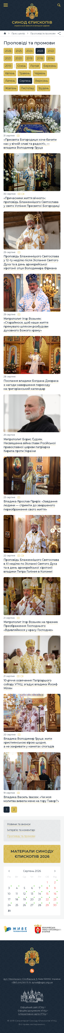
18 (16, 899)
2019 (29, 58)
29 (47, 905)
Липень (10, 80)
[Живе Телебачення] (15, 930)
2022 (51, 51)
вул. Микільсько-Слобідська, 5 (20, 979)
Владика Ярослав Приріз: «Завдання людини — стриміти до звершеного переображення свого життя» (30, 505)
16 (55, 893)
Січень (21, 65)
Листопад (27, 88)
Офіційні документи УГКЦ (32, 1010)
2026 (8, 51)
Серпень (25, 80)
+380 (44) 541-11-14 (21, 982)
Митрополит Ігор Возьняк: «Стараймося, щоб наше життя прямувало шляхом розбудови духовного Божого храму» (26, 324)
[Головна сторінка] (5, 33)
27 (31, 905)
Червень (39, 73)
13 (32, 893)
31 (9, 910)
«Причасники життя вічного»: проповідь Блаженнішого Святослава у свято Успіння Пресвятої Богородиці (32, 202)
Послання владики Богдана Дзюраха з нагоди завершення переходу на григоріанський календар (31, 385)
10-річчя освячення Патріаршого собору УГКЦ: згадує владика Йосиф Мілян (30, 684)
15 (47, 893)
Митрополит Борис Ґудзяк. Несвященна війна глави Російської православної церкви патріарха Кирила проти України (30, 445)
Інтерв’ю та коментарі (21, 830)
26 (24, 905)
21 (39, 899)
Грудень (43, 88)
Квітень (10, 73)
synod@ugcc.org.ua (42, 982)
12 (24, 893)
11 (17, 893)
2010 (8, 65)
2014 (51, 58)
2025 (19, 51)
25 (16, 905)
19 (24, 899)
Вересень (41, 80)
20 (32, 899)
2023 (40, 51)
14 (39, 893)
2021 (8, 58)
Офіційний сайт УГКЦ (32, 1007)
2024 (29, 51)
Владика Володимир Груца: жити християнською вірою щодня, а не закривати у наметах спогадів (29, 742)
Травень (24, 73)
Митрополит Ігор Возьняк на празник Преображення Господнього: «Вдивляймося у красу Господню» (31, 626)
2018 (40, 58)
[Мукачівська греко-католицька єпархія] (48, 930)
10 (9, 893)
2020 (18, 58)
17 (9, 899)
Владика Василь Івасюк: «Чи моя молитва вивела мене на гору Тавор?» (31, 799)
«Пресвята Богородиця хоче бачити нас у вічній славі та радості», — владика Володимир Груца (30, 143)
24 (9, 905)
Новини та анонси (18, 824)
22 (47, 899)
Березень (50, 65)
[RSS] (32, 971)
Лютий (34, 65)
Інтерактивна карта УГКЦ (32, 1014)
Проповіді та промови (21, 836)
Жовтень (10, 88)
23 (55, 899)
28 (39, 905)
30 (55, 905)
